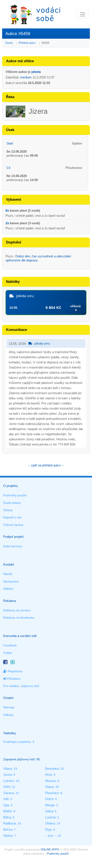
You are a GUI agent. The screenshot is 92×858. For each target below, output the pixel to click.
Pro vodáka (11, 686)
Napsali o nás (12, 517)
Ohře (6, 787)
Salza (49, 811)
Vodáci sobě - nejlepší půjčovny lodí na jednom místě (35, 14)
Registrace (14, 671)
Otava (49, 787)
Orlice (49, 799)
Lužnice (8, 781)
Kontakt (8, 564)
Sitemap (8, 707)
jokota (36, 72)
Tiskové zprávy (13, 524)
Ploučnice (52, 793)
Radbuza (9, 823)
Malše (7, 811)
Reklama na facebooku (18, 617)
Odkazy (8, 714)
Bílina (7, 817)
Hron (48, 774)
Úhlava (50, 823)
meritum (26, 77)
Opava (8, 835)
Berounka (52, 768)
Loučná (50, 817)
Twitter (7, 653)
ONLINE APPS (50, 849)
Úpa (6, 805)
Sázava (8, 793)
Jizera (7, 774)
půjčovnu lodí (30, 686)
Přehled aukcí (27, 42)
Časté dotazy (12, 502)
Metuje (50, 805)
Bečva (7, 829)
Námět (7, 574)
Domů (9, 42)
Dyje (48, 829)
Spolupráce (11, 581)
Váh (6, 799)
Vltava (7, 768)
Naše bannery (12, 546)
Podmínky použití (15, 495)
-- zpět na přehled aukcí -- (46, 465)
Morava (50, 781)
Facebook (10, 645)
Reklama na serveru (17, 610)
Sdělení (8, 588)
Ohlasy (8, 510)
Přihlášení (13, 678)
